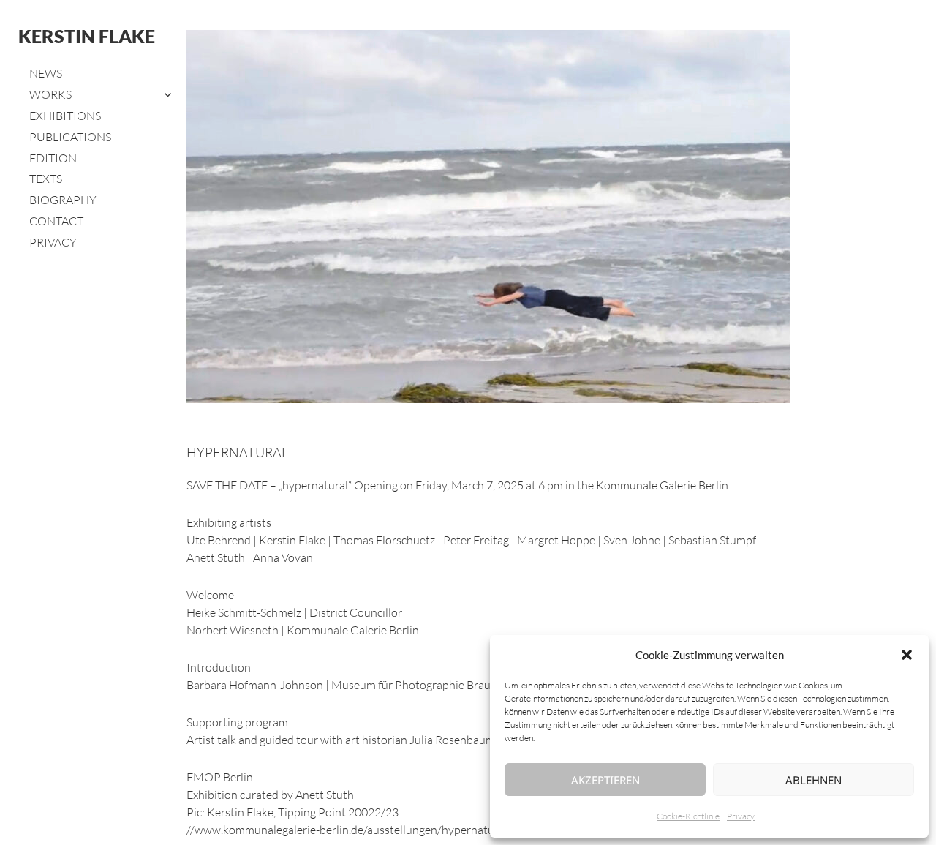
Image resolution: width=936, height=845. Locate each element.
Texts (45, 178)
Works (50, 94)
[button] (906, 654)
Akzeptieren (605, 780)
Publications (70, 136)
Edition (53, 158)
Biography (63, 199)
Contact (56, 221)
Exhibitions (65, 115)
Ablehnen (813, 780)
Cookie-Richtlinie (688, 816)
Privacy (741, 816)
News (45, 73)
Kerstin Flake (86, 36)
